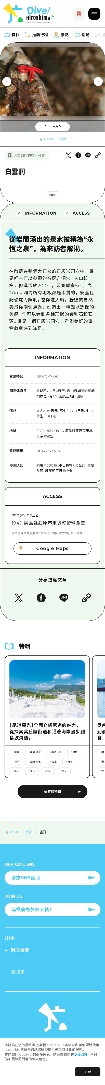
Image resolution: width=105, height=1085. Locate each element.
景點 (63, 139)
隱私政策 (81, 1054)
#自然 (52, 195)
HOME (50, 139)
